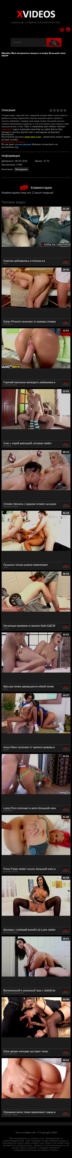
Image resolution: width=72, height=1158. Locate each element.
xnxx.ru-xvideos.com (26, 1132)
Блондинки (21, 169)
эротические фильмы (13, 142)
